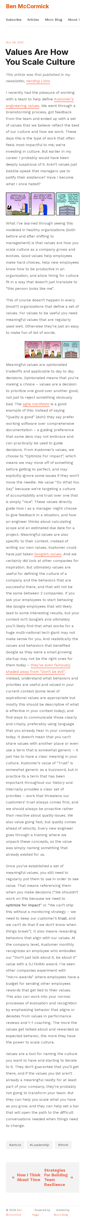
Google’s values (47, 554)
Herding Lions (38, 81)
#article (15, 1145)
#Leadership (39, 1145)
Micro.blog (61, 1214)
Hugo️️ (35, 1214)
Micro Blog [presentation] (53, 19)
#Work (63, 1145)
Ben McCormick (27, 6)
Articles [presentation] (33, 19)
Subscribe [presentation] (13, 19)
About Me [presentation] (75, 19)
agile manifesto (36, 404)
